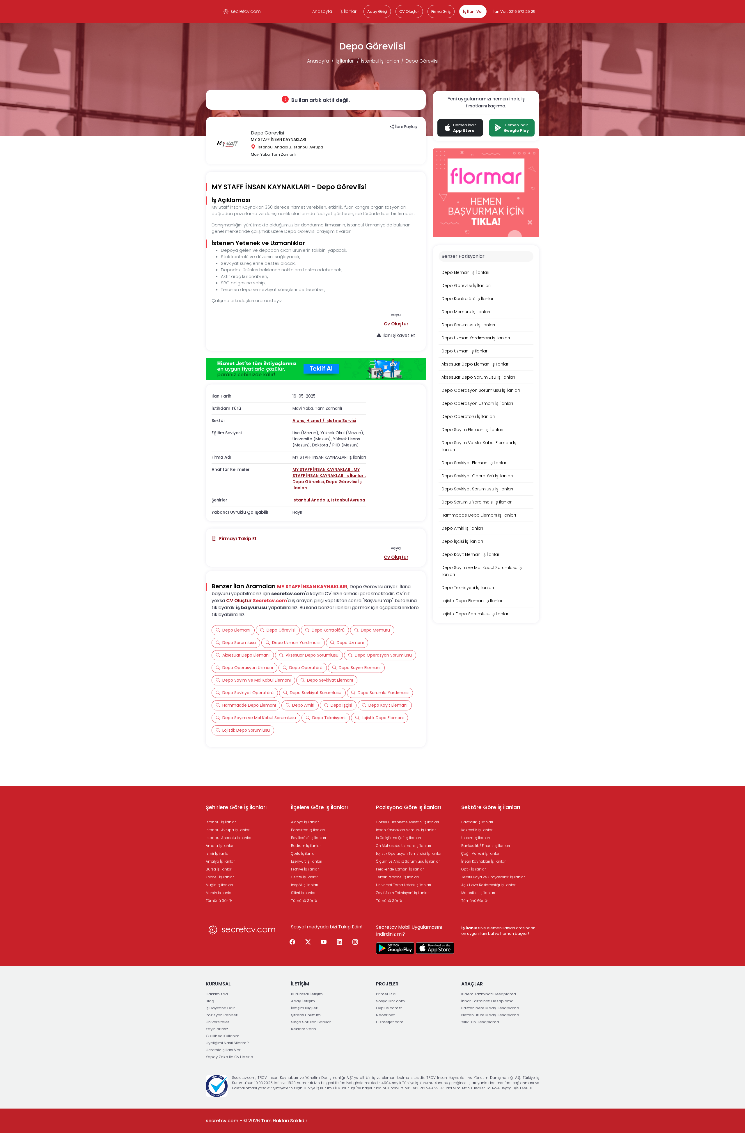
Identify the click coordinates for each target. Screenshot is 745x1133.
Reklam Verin (303, 1029)
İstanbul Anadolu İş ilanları (229, 837)
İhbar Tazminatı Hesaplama (487, 1001)
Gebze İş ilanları (304, 877)
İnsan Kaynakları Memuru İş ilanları (406, 829)
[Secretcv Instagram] (355, 942)
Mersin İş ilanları (219, 892)
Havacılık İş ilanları (477, 822)
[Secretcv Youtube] (324, 942)
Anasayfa (322, 11)
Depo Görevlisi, (309, 482)
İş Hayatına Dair (220, 1008)
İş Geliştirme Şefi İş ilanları (398, 837)
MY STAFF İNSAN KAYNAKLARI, (323, 469)
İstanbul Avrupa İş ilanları (228, 829)
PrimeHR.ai (386, 994)
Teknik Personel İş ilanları (397, 877)
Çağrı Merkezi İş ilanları (480, 853)
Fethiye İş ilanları (305, 869)
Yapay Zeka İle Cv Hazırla (229, 1057)
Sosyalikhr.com (390, 1001)
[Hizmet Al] (316, 369)
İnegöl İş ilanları (304, 884)
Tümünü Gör (217, 900)
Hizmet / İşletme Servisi (331, 420)
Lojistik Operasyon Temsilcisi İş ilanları (409, 853)
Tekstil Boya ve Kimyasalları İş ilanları (493, 877)
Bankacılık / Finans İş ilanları (485, 845)
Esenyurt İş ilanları (306, 861)
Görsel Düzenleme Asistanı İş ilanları (407, 822)
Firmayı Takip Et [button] (237, 538)
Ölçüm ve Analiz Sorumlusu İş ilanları (408, 861)
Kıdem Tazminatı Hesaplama (488, 994)
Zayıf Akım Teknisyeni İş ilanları (403, 892)
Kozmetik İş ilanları (477, 829)
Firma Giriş (441, 11)
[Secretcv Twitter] (308, 942)
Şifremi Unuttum (306, 1015)
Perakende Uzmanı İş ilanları (400, 869)
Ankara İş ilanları (220, 845)
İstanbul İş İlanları (380, 61)
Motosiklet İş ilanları (478, 892)
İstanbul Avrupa (348, 500)
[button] (396, 323)
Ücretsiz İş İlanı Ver (223, 1050)
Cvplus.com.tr (389, 1008)
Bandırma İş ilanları (308, 829)
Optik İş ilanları (474, 869)
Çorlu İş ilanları (304, 853)
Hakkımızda (217, 994)
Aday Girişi (377, 11)
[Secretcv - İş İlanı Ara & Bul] (395, 948)
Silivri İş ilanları (303, 892)
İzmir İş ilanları (218, 853)
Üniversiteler (217, 1022)
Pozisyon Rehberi (222, 1015)
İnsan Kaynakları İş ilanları (483, 861)
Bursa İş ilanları (219, 869)
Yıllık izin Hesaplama (480, 1022)
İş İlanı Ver (473, 11)
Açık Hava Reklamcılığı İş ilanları (488, 884)
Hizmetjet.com (389, 1022)
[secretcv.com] (242, 11)
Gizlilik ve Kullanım (223, 1036)
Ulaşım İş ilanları (475, 837)
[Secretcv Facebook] (292, 942)
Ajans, (299, 420)
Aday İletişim (303, 1001)
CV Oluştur (409, 11)
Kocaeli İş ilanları (220, 877)
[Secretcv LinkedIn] (339, 942)
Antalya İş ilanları (220, 861)
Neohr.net (385, 1015)
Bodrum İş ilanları (306, 845)
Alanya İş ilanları (305, 822)
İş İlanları (348, 11)
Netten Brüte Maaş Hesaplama (490, 1015)
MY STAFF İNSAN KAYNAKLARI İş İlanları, (329, 472)
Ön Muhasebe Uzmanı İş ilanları (403, 845)
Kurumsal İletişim (307, 994)
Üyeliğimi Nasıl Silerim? (227, 1043)
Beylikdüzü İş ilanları (308, 837)
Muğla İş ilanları (219, 884)
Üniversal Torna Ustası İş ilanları (403, 884)
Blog (210, 1001)
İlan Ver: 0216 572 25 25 (514, 11)
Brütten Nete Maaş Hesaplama (490, 1008)
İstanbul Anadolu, (311, 500)
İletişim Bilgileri (304, 1008)
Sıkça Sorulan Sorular (311, 1022)
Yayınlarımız (217, 1029)
